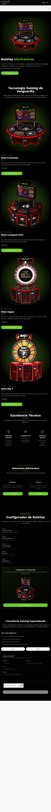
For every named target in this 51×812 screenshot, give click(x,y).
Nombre (5, 660)
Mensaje (5, 672)
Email (4, 666)
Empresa (28, 660)
